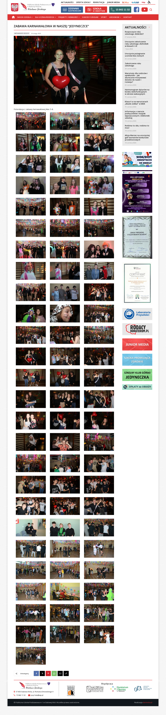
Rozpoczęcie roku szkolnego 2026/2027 (134, 33)
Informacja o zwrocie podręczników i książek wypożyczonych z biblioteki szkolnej (137, 114)
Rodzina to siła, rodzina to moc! (137, 126)
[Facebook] (36, 673)
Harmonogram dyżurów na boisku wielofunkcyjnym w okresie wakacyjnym (137, 91)
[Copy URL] (66, 673)
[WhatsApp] (54, 673)
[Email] (60, 673)
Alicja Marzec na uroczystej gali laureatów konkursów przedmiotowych (137, 137)
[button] (151, 10)
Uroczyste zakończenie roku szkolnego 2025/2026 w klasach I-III (136, 43)
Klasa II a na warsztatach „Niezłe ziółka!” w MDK (136, 102)
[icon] (136, 11)
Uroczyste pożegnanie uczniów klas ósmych (135, 54)
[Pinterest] (48, 673)
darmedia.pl (147, 702)
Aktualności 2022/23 (22, 33)
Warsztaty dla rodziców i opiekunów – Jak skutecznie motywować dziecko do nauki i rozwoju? (136, 77)
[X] (42, 673)
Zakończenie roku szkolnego (133, 64)
